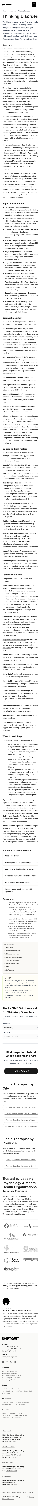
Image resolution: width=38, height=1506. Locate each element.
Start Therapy (6, 1492)
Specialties (12, 11)
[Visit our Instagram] (7, 1361)
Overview (9, 947)
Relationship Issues (20, 1416)
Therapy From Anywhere (9, 1373)
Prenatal (6, 503)
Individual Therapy (7, 1402)
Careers (30, 1492)
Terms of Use (6, 1393)
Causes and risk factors (14, 957)
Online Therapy (6, 1404)
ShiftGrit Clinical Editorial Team (17, 1310)
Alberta (14, 836)
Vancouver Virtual (7, 1462)
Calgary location (7, 1431)
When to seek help (12, 964)
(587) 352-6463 (11, 1441)
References (10, 970)
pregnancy (19, 506)
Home (4, 11)
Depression (12, 1413)
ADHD (21, 1413)
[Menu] (34, 4)
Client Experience (7, 1391)
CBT (18, 642)
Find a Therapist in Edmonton (11, 1378)
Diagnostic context (12, 954)
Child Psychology (19, 1404)
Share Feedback (16, 1389)
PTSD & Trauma (6, 1416)
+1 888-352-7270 (11, 1471)
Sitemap (31, 1497)
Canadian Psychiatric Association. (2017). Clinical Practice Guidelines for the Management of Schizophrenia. (22, 935)
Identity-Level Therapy (19, 1492)
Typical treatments (12, 960)
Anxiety (4, 1413)
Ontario (12, 1482)
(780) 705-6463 (11, 1351)
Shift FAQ (19, 1391)
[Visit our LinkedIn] (14, 1361)
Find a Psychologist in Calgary (11, 1375)
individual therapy (28, 622)
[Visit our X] (10, 1361)
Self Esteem (5, 1418)
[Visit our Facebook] (3, 1361)
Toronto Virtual (6, 1476)
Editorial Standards (8, 1499)
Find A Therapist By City (9, 1371)
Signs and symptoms (13, 951)
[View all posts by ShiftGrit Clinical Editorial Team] (6, 1301)
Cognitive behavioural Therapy (14, 640)
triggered (11, 787)
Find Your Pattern (21, 1071)
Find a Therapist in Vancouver (11, 1380)
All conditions (16, 1418)
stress (21, 161)
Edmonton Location (8, 1447)
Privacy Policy (28, 1391)
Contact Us (5, 1389)
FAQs (8, 967)
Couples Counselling (22, 1402)
